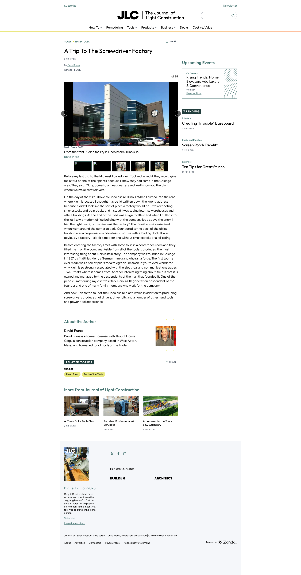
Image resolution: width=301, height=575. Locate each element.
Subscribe (70, 5)
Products (147, 27)
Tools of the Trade (93, 374)
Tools (130, 27)
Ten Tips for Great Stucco (203, 166)
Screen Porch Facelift (200, 145)
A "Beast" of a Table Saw (79, 421)
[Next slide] (178, 114)
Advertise (80, 542)
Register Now (193, 93)
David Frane (73, 65)
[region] (121, 123)
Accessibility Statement (137, 542)
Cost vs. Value (202, 27)
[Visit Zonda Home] (221, 542)
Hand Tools (82, 42)
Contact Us (95, 542)
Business (167, 27)
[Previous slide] (64, 114)
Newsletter (230, 5)
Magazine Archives (74, 523)
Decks (184, 27)
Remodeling (114, 27)
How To (94, 27)
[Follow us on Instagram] (125, 454)
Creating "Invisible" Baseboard (208, 123)
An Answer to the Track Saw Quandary (157, 423)
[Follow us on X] (112, 454)
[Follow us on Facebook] (118, 454)
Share (172, 41)
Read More (71, 157)
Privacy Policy (112, 542)
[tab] (83, 166)
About (67, 542)
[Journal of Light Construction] (150, 15)
